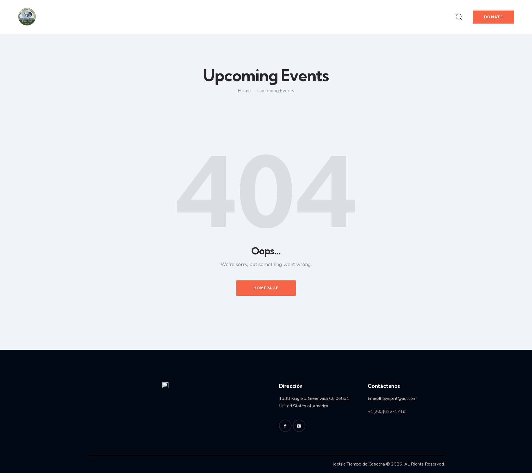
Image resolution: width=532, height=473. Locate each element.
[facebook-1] (285, 426)
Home (244, 90)
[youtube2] (299, 426)
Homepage (266, 288)
